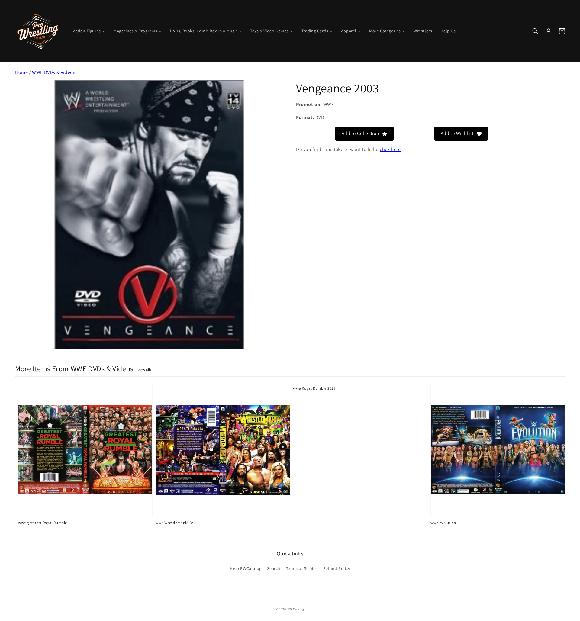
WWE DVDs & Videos (53, 72)
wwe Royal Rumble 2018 (314, 388)
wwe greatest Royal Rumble (42, 522)
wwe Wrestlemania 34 (175, 522)
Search (273, 568)
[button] (535, 31)
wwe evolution (443, 522)
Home (21, 72)
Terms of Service (302, 568)
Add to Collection (360, 133)
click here (390, 149)
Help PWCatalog (245, 568)
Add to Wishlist (457, 133)
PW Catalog (296, 609)
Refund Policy (336, 568)
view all (144, 369)
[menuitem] (89, 30)
